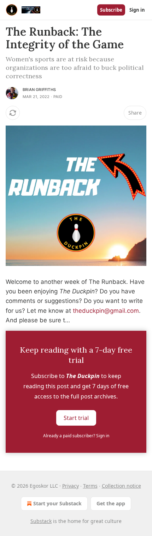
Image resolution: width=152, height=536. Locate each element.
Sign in (137, 10)
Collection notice (121, 485)
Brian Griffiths (39, 89)
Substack (41, 521)
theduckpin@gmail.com (106, 310)
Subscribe (111, 10)
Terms (90, 485)
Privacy (70, 485)
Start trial (76, 418)
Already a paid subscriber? (76, 436)
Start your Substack (57, 503)
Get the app (111, 503)
